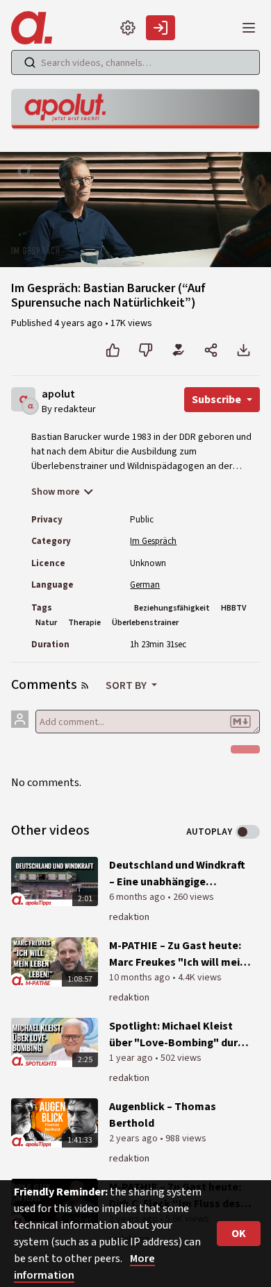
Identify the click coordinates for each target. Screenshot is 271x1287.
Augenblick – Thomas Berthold (162, 1115)
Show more (55, 492)
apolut (58, 394)
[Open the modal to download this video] (243, 350)
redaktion (129, 917)
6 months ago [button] (138, 897)
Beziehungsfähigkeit (172, 608)
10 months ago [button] (140, 978)
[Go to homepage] (34, 27)
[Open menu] (248, 27)
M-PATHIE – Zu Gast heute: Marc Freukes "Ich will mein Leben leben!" (177, 954)
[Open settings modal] (127, 27)
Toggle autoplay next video (248, 832)
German (145, 585)
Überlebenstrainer (145, 623)
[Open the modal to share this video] (211, 350)
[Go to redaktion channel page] (30, 405)
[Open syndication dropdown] (85, 685)
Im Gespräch (153, 541)
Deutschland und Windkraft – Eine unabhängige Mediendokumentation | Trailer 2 (177, 874)
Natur (46, 623)
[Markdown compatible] (240, 721)
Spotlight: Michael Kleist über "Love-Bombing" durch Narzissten (179, 1034)
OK (238, 1233)
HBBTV (233, 608)
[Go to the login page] (160, 27)
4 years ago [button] (79, 323)
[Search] (30, 62)
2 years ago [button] (134, 1138)
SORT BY (127, 685)
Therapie (84, 623)
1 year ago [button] (132, 1058)
